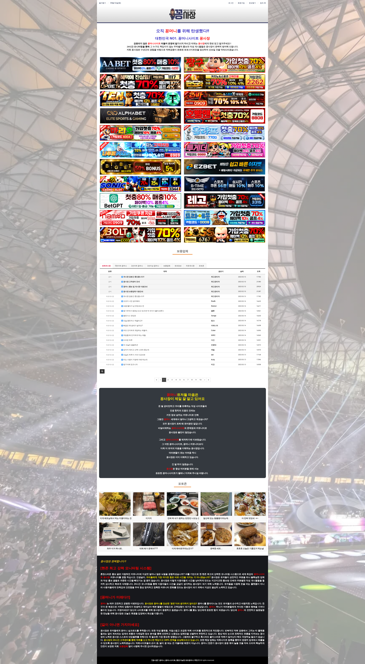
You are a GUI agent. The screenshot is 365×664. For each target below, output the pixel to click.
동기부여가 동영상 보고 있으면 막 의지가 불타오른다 (143, 311)
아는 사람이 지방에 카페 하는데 (135, 360)
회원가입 (241, 3)
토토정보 (178, 266)
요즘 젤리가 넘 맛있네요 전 (133, 306)
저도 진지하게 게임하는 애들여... (135, 330)
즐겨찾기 (102, 3)
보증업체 (182, 251)
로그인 (231, 3)
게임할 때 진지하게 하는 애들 (134, 335)
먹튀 (168, 50)
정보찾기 (252, 3)
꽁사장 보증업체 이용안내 (133, 291)
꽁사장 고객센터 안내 (131, 282)
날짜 (242, 271)
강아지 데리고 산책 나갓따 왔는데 (136, 350)
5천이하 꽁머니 (121, 266)
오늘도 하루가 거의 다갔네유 (134, 355)
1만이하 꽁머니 (137, 266)
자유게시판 (190, 266)
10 (200, 380)
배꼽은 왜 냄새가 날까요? (133, 326)
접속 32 (263, 3)
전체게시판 (106, 266)
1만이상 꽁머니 (153, 266)
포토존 (201, 266)
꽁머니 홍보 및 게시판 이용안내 (135, 287)
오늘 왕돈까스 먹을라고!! (132, 321)
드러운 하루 (127, 340)
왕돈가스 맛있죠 (129, 316)
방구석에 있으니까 (130, 365)
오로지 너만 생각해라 (131, 301)
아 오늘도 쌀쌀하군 (130, 345)
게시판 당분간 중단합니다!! (133, 277)
